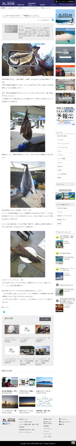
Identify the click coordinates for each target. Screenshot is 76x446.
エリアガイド (47, 429)
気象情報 (46, 426)
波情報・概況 (47, 419)
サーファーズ (47, 434)
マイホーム (64, 419)
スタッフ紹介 (47, 436)
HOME (3, 8)
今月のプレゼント (66, 422)
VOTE (62, 424)
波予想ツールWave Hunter (47, 422)
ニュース (11, 8)
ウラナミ (20, 8)
